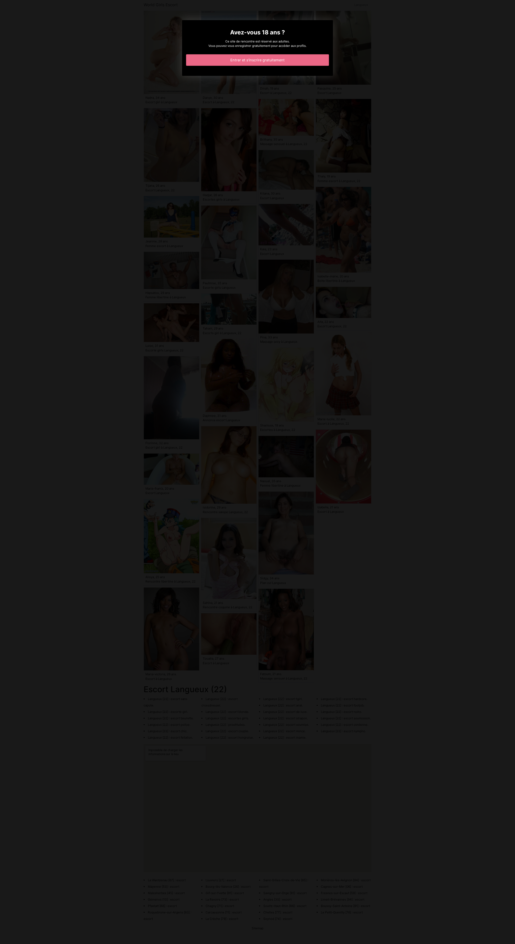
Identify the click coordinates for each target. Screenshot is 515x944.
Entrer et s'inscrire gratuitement (257, 60)
